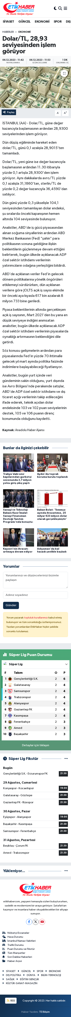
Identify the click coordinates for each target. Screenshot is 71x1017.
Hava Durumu (15, 937)
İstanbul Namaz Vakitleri (21, 940)
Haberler (8, 32)
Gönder (11, 605)
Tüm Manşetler (16, 953)
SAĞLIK (10, 979)
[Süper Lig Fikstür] (66, 758)
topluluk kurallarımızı (36, 617)
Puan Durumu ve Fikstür (21, 949)
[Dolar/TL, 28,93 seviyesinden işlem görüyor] (35, 87)
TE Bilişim (44, 1011)
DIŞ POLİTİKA (13, 975)
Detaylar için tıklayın (35, 745)
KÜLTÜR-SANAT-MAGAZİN (21, 983)
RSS (12, 1000)
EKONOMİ (42, 21)
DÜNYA (31, 975)
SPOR (58, 21)
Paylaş (11, 112)
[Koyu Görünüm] (55, 8)
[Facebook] (29, 922)
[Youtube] (42, 922)
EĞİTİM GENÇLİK (29, 979)
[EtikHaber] (19, 8)
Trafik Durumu (15, 945)
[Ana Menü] (65, 8)
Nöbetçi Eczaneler (18, 933)
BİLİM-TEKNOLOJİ (51, 975)
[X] (36, 922)
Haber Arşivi (14, 961)
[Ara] (60, 8)
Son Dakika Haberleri (19, 957)
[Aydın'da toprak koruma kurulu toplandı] (52, 462)
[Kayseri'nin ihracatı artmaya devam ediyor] (18, 537)
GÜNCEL (24, 21)
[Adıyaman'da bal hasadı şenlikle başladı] (52, 537)
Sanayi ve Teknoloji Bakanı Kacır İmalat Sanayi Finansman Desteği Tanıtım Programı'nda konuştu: (18, 516)
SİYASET (8, 21)
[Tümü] (66, 870)
